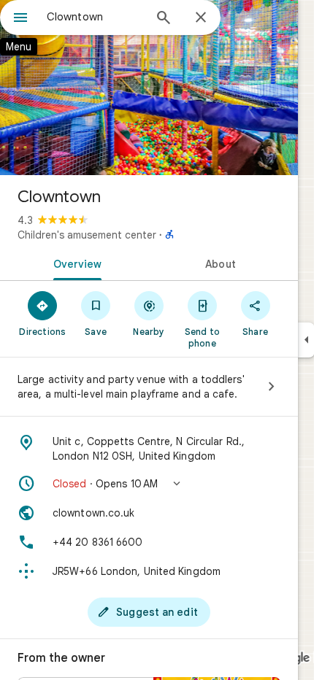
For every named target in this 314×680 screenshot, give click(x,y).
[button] (149, 483)
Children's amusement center (87, 235)
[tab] (74, 262)
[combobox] (95, 17)
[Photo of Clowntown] (149, 87)
